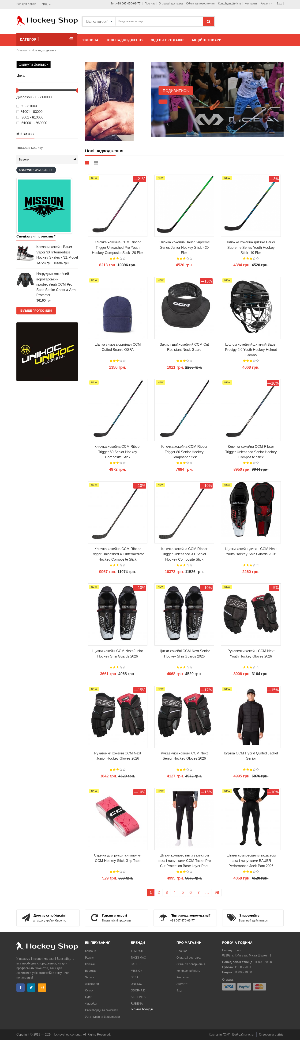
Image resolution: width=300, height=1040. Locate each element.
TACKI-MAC (138, 957)
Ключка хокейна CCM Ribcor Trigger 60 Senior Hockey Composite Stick (117, 451)
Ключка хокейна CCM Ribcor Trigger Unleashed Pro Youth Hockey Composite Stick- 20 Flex (117, 247)
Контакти (251, 3)
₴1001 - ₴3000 (31, 111)
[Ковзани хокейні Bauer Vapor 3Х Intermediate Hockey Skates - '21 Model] (25, 253)
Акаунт (266, 3)
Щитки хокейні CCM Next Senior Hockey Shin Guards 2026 (184, 653)
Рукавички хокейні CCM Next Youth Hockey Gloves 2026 (251, 653)
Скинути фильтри (34, 64)
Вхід (279, 3)
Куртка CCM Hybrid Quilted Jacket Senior (251, 756)
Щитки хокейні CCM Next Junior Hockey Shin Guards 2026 (117, 653)
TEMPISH (137, 951)
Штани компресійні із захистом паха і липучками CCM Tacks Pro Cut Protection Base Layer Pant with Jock (184, 860)
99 (216, 892)
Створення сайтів (271, 1034)
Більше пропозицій (36, 310)
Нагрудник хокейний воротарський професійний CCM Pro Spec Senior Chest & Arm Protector (56, 284)
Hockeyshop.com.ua (66, 1034)
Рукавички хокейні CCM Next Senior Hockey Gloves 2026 (184, 756)
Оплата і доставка (171, 3)
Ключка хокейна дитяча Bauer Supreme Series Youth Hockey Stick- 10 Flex (251, 247)
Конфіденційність (229, 3)
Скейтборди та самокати (101, 1010)
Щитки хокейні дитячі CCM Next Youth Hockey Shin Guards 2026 (251, 551)
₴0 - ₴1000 (29, 106)
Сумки (89, 990)
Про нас (150, 3)
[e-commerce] (47, 21)
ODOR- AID (138, 990)
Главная (21, 50)
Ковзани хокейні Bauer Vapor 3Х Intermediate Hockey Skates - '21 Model (57, 252)
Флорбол (91, 1003)
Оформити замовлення (36, 169)
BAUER (136, 964)
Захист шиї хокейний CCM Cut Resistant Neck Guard (184, 347)
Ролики (89, 957)
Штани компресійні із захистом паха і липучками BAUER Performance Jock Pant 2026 (251, 860)
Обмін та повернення (200, 3)
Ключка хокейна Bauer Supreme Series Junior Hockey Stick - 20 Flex (184, 247)
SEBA (134, 977)
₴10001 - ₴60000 (34, 123)
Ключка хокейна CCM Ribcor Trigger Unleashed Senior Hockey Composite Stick (251, 451)
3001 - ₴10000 (32, 117)
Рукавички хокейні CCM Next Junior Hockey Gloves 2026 (117, 756)
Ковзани (90, 951)
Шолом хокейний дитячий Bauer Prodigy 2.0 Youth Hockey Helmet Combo (251, 349)
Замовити (112, 135)
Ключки (90, 964)
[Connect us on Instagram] (42, 987)
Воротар (91, 970)
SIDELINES (138, 997)
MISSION (136, 970)
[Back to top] (295, 1031)
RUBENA (137, 1003)
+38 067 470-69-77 (128, 3)
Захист (89, 977)
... (207, 892)
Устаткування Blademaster (102, 1016)
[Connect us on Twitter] (31, 987)
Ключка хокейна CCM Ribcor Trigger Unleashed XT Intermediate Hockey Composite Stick (117, 554)
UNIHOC (136, 984)
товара (21, 147)
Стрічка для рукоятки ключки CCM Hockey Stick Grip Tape (117, 858)
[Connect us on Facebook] (20, 987)
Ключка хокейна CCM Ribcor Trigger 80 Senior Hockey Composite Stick (184, 451)
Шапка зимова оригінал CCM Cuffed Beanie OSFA (117, 347)
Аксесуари (92, 984)
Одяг (88, 997)
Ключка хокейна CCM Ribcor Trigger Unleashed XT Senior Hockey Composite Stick (184, 554)
